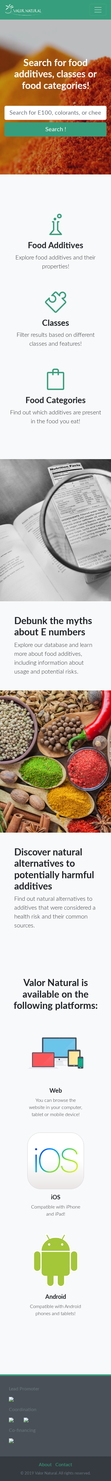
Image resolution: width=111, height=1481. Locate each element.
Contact (63, 1464)
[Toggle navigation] (98, 10)
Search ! (55, 129)
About (46, 1464)
